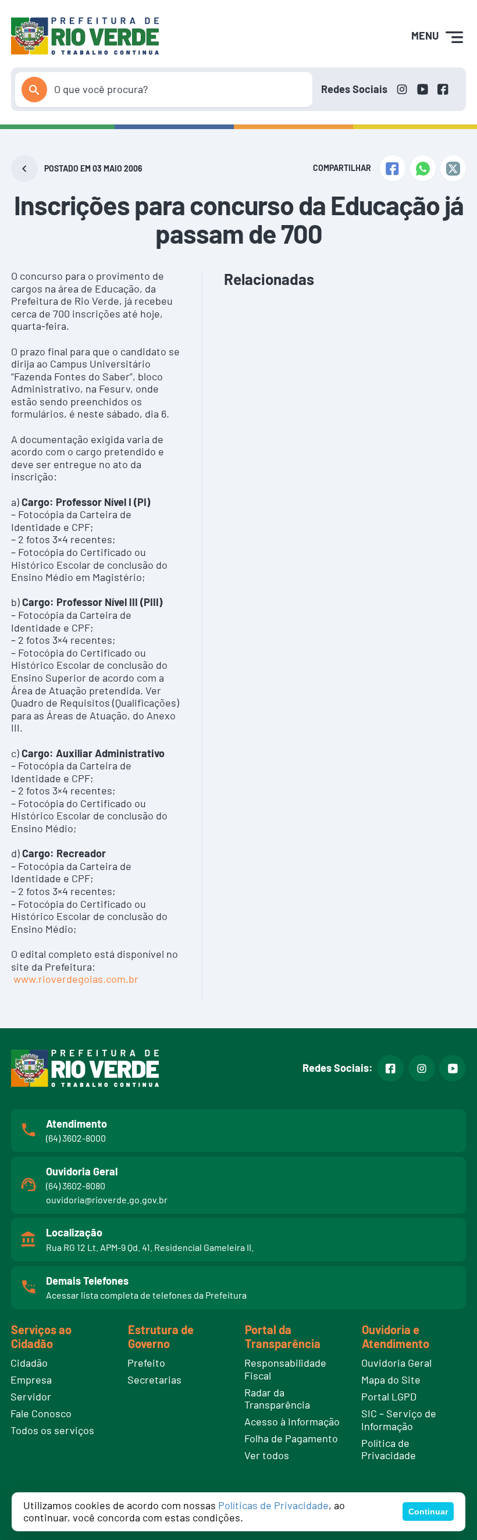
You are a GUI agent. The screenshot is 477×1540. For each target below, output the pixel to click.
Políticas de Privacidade (273, 1505)
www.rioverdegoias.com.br (75, 978)
